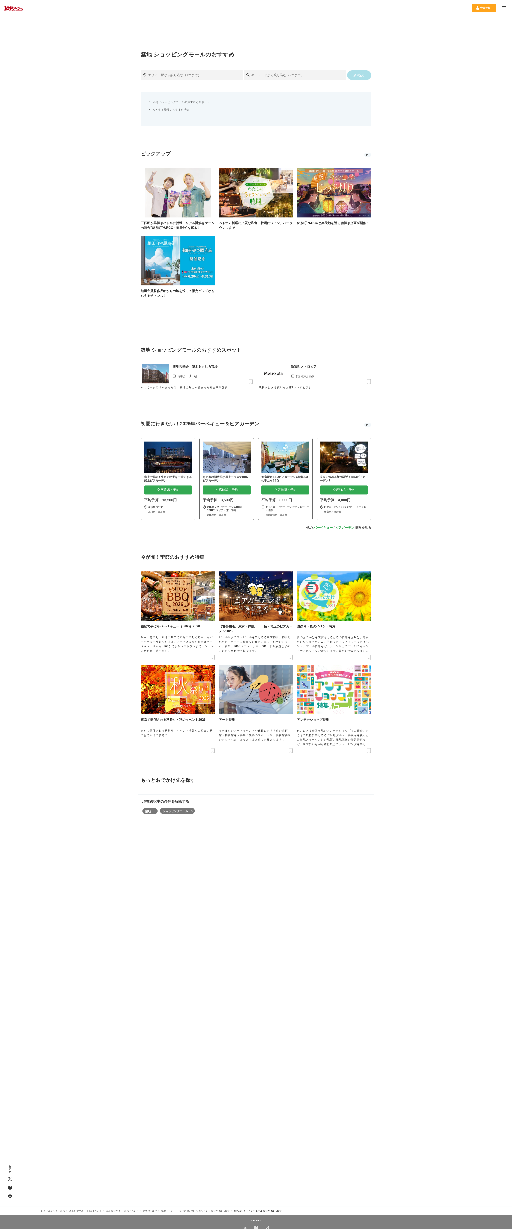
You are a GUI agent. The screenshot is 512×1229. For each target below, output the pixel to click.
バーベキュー (323, 527)
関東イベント (94, 1210)
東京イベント (131, 1210)
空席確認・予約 (168, 489)
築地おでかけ (150, 1210)
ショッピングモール (175, 811)
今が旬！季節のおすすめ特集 (171, 110)
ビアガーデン (344, 527)
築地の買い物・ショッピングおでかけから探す (204, 1210)
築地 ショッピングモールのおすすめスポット (181, 102)
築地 (148, 811)
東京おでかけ (113, 1210)
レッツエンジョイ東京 (53, 1210)
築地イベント (168, 1210)
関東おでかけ (76, 1210)
